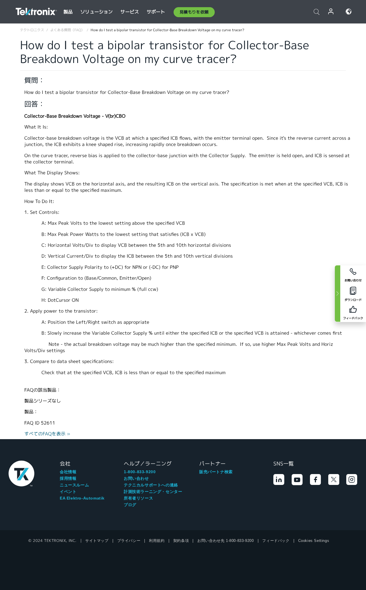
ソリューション (96, 12)
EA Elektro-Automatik (82, 498)
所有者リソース (138, 498)
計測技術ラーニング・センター (153, 491)
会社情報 (68, 471)
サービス (129, 12)
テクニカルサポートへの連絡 (151, 485)
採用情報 (68, 478)
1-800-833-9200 (140, 471)
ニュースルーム (74, 485)
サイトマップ (97, 540)
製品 (68, 12)
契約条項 (181, 540)
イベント (68, 491)
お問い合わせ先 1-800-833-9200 (225, 540)
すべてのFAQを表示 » (47, 434)
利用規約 (156, 540)
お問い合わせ (136, 478)
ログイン (331, 11)
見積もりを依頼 (194, 12)
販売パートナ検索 (216, 471)
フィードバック (275, 540)
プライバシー (129, 540)
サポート (156, 12)
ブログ (130, 504)
